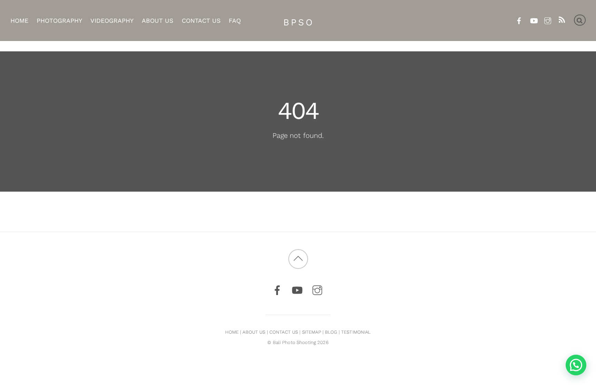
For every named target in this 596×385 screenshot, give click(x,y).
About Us (157, 20)
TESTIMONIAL (356, 332)
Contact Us (201, 20)
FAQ (235, 20)
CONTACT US (283, 332)
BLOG (331, 332)
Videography (111, 20)
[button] (576, 365)
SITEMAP (311, 332)
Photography (59, 20)
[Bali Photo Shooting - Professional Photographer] (298, 20)
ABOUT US (253, 332)
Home (19, 20)
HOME (232, 332)
